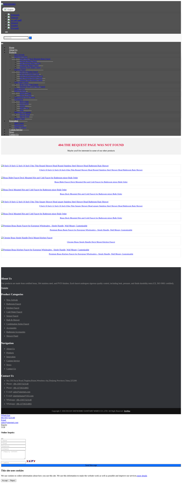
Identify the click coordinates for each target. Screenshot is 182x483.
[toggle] (2, 43)
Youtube (4, 288)
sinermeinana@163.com (23, 396)
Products (10, 353)
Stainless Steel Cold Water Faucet (32, 87)
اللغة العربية (16, 20)
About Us (10, 349)
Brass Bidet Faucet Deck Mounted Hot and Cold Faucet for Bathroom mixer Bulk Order (91, 182)
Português (15, 15)
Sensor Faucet (12, 316)
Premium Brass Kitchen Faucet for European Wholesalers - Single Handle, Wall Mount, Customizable (91, 254)
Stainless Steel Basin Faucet (30, 67)
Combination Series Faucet (17, 324)
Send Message (91, 465)
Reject (12, 481)
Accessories (11, 328)
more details (142, 476)
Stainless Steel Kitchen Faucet (31, 80)
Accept (5, 481)
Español (14, 25)
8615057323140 (8, 418)
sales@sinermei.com (21, 392)
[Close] (2, 438)
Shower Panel (12, 336)
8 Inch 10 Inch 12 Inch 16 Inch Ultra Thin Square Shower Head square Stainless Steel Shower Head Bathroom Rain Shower (91, 206)
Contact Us (14, 134)
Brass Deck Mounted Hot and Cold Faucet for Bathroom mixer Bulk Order (91, 194)
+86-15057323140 (21, 384)
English (10, 10)
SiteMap (127, 411)
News (8, 365)
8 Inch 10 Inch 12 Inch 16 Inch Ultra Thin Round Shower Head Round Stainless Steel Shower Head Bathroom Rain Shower (91, 170)
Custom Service (13, 361)
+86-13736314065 (21, 388)
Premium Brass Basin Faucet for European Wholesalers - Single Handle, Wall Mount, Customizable (91, 230)
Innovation (10, 357)
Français (14, 17)
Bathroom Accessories (15, 332)
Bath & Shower (13, 320)
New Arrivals (12, 300)
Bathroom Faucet (13, 304)
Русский (15, 28)
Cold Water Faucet (14, 312)
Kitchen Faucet (12, 308)
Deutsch (14, 23)
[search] (30, 37)
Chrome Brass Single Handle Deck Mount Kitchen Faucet (91, 242)
